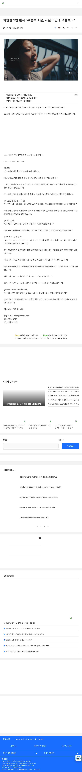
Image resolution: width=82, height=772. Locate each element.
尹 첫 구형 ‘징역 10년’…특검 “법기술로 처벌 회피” (22, 651)
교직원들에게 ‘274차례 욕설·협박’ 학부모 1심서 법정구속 (39, 497)
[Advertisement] (41, 715)
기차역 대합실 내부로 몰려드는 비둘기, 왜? (34, 518)
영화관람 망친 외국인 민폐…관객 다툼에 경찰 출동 (20, 623)
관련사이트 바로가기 (9, 753)
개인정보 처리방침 (40, 746)
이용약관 (13, 746)
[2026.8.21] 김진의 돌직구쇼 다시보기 (19, 640)
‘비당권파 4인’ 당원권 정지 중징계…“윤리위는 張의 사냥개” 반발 (27, 646)
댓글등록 (70, 446)
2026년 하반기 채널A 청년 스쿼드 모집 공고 (29, 739)
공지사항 (6, 739)
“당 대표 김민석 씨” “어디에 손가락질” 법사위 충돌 (23, 629)
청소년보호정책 (66, 746)
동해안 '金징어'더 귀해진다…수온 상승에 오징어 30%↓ (38, 477)
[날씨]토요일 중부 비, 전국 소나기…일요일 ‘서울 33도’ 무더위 (40, 487)
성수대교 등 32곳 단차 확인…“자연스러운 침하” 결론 (37, 507)
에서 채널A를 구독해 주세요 (27, 335)
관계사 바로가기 (49, 753)
